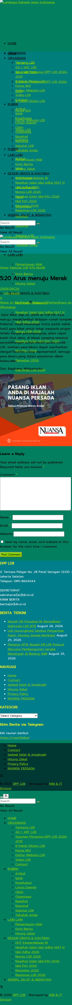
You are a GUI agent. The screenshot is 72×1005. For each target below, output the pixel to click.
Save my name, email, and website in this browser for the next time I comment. (34, 544)
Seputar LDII (24, 146)
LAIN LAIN (15, 254)
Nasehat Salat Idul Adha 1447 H (40, 312)
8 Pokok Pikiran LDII (30, 101)
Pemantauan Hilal (28, 264)
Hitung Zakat (25, 283)
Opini (19, 127)
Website (6, 534)
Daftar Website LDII (30, 90)
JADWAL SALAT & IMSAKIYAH (29, 215)
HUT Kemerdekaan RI (31, 178)
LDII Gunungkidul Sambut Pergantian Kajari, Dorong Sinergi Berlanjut (36, 633)
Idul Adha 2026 (27, 187)
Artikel (20, 109)
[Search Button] (38, 223)
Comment (8, 474)
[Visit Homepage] (27, 2)
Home (4, 267)
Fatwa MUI (23, 86)
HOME (12, 43)
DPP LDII (19, 784)
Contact (21, 99)
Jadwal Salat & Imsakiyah (27, 684)
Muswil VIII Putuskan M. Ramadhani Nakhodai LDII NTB (34, 623)
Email (5, 525)
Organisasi (23, 132)
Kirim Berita (24, 164)
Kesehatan (23, 118)
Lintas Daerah (25, 122)
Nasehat (21, 136)
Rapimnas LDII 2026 (30, 210)
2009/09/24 (9, 288)
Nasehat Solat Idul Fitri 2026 (37, 196)
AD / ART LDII (25, 67)
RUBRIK (13, 104)
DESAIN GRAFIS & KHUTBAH (28, 293)
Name (5, 517)
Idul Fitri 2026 (26, 201)
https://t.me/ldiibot (14, 737)
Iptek (19, 113)
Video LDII (23, 95)
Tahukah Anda (26, 245)
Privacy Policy (18, 694)
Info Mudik (37, 267)
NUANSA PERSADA (21, 698)
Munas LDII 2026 (28, 192)
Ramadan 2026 (27, 360)
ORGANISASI (17, 53)
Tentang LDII (25, 63)
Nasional (21, 226)
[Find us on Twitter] (1, 776)
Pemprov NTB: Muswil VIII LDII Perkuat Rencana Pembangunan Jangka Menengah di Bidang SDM (36, 649)
